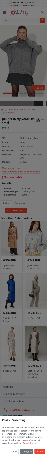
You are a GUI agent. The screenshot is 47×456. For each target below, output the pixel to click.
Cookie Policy (29, 443)
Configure (27, 451)
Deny (14, 451)
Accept (39, 451)
